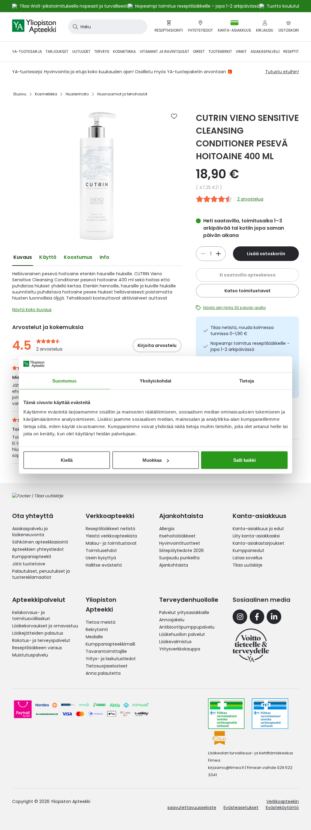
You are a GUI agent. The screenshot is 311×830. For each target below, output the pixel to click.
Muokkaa (152, 460)
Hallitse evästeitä (104, 565)
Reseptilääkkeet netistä (110, 529)
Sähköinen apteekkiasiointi (40, 542)
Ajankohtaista (173, 565)
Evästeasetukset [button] (241, 807)
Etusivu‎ (19, 94)
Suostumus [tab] (64, 380)
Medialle (94, 637)
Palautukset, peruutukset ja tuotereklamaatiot (41, 574)
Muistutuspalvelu (30, 655)
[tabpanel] (96, 293)
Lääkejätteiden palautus (37, 633)
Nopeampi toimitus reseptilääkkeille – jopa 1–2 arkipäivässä (250, 346)
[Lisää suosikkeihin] (174, 116)
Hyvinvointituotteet (179, 543)
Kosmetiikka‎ (46, 94)
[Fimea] (226, 713)
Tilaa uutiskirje (247, 565)
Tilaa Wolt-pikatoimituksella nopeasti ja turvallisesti (73, 6)
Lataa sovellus (247, 558)
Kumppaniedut (248, 550)
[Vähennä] (218, 253)
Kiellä (67, 460)
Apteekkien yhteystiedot (38, 549)
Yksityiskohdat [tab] (155, 380)
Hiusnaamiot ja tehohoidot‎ (122, 94)
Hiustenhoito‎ (77, 94)
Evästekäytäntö (282, 807)
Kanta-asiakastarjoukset (258, 543)
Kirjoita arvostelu (157, 345)
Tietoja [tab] (246, 380)
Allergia (166, 529)
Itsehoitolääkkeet (177, 536)
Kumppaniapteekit (31, 557)
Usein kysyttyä (101, 558)
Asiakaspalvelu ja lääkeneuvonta (30, 532)
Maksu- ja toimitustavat (111, 543)
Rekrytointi (97, 629)
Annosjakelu (171, 620)
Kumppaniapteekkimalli (110, 644)
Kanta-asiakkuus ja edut (258, 529)
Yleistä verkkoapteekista (111, 536)
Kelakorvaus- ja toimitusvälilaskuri (31, 615)
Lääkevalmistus (175, 642)
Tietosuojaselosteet (107, 666)
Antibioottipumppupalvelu (186, 627)
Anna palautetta (103, 673)
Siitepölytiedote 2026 (181, 550)
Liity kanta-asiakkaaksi (256, 536)
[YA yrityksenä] (251, 645)
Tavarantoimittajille (106, 651)
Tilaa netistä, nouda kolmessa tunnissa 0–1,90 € (242, 330)
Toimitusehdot (101, 550)
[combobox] (107, 26)
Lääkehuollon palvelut (182, 634)
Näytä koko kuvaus (32, 310)
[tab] (22, 257)
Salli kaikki (244, 460)
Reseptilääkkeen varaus (37, 648)
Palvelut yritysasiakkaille (184, 612)
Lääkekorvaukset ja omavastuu (45, 626)
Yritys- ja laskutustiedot (111, 659)
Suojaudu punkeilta (179, 558)
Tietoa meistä (100, 622)
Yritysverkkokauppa (179, 649)
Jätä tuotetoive (28, 564)
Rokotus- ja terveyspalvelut (41, 640)
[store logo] (34, 26)
